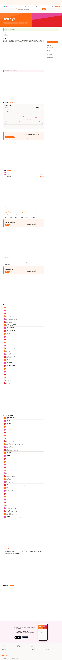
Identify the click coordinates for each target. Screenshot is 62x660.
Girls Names (4, 646)
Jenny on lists (49, 53)
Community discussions (50, 58)
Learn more (27, 138)
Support (17, 658)
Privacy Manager (14, 658)
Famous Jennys (49, 54)
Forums (32, 6)
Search (44, 9)
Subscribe (57, 6)
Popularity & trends (50, 47)
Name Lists (18, 646)
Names (21, 6)
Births (39, 107)
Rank (36, 107)
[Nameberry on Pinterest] (5, 652)
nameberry (5, 655)
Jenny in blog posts (50, 57)
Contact (47, 649)
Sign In (53, 6)
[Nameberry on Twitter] (2, 652)
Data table (6, 125)
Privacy (10, 658)
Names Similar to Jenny (50, 51)
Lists (25, 6)
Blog (46, 646)
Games (36, 6)
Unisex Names (4, 649)
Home (4, 11)
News (28, 6)
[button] (52, 42)
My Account (33, 649)
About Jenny (49, 50)
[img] (23, 115)
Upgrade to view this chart (10, 137)
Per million (42, 107)
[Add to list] (15, 19)
